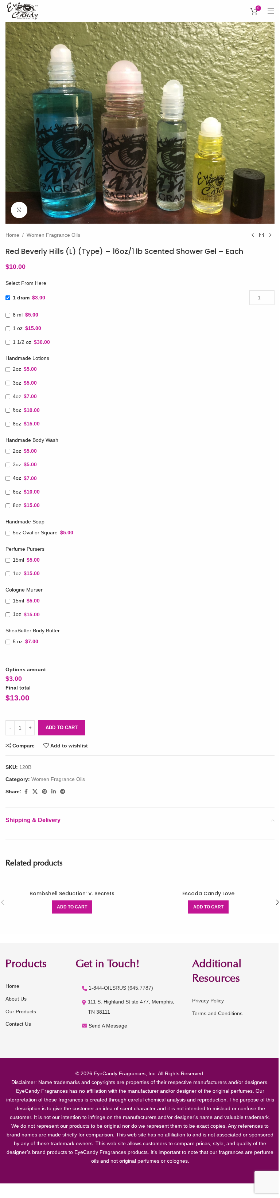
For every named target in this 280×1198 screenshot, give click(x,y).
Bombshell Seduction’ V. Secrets (72, 893)
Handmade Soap (24, 522)
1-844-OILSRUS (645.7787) (121, 988)
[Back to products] (261, 235)
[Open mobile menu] (271, 11)
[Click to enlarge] (19, 210)
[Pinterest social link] (44, 792)
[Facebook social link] (26, 792)
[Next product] (270, 235)
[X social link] (35, 792)
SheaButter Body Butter (32, 630)
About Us (16, 999)
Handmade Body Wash (31, 440)
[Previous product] (252, 235)
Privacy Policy (208, 1000)
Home (12, 235)
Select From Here (25, 283)
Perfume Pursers (24, 549)
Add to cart (62, 727)
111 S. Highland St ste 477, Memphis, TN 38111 (131, 1007)
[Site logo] (23, 10)
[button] (72, 907)
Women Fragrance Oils (53, 235)
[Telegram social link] (62, 792)
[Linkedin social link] (53, 792)
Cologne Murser (24, 590)
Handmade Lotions (27, 358)
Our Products (20, 1011)
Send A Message (108, 1026)
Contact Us (18, 1024)
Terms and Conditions (217, 1013)
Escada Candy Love (208, 893)
